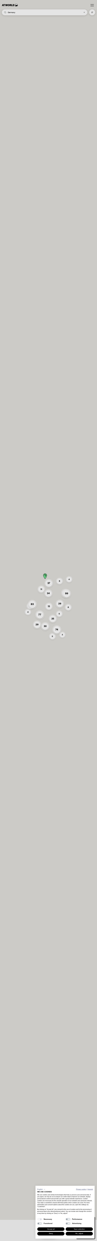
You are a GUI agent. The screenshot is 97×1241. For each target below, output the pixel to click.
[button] (41, 1189)
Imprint (90, 1189)
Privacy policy (81, 1189)
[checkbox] (39, 1219)
